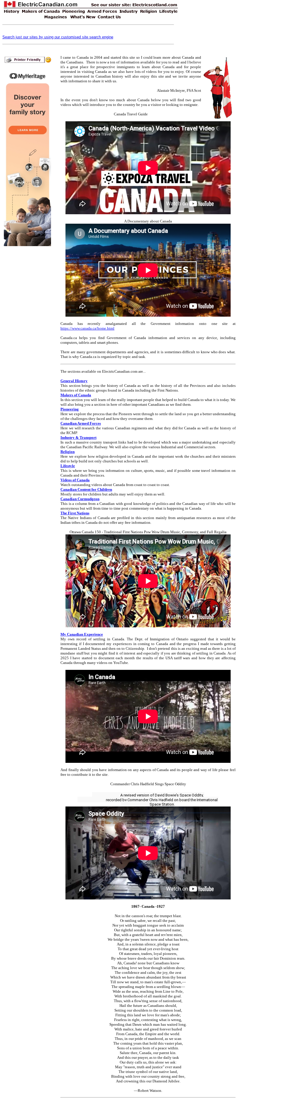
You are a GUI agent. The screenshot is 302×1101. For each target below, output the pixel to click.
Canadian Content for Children (86, 489)
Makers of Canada (75, 395)
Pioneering (69, 409)
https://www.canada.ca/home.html (87, 328)
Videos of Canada (75, 480)
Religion (67, 451)
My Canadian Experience (81, 634)
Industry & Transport (78, 437)
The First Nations (74, 513)
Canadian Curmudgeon (79, 499)
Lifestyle (67, 466)
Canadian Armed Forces (80, 423)
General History (74, 381)
